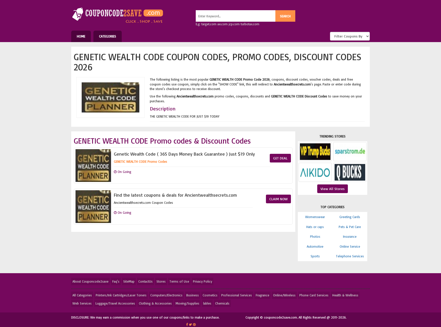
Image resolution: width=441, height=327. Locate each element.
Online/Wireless (284, 295)
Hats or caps (315, 227)
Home (81, 36)
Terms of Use (179, 281)
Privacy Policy (202, 281)
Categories (107, 36)
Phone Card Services (313, 295)
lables (207, 303)
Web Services (82, 303)
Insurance (350, 236)
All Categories (82, 295)
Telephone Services (350, 256)
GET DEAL (280, 158)
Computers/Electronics (166, 295)
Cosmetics (210, 295)
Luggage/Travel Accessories (115, 303)
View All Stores (333, 188)
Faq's (115, 281)
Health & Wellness (345, 295)
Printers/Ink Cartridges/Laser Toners (121, 295)
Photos (315, 236)
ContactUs (145, 281)
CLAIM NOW (278, 199)
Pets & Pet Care (350, 227)
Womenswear (315, 217)
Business (192, 295)
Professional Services (236, 295)
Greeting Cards (349, 217)
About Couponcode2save (90, 281)
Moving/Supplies (187, 303)
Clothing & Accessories (155, 303)
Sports (315, 256)
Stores (161, 281)
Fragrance (262, 295)
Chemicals (222, 303)
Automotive (315, 246)
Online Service (350, 246)
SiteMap (128, 281)
